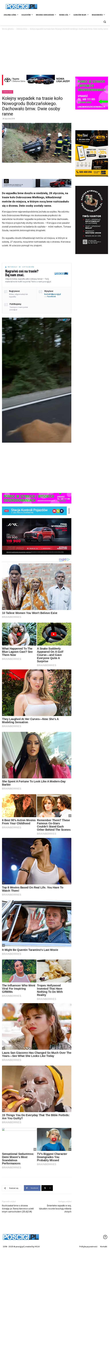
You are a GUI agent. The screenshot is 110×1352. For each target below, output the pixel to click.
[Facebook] (105, 1296)
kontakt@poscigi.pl (52, 294)
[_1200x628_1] (36, 536)
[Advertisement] (74, 6)
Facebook (51, 296)
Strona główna (8, 29)
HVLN (37, 1306)
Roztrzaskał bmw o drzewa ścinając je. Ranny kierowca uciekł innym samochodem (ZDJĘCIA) (18, 1268)
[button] (104, 21)
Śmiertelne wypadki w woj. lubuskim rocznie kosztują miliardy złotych (55, 1268)
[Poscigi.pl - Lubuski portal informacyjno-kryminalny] (21, 6)
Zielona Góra (21, 29)
